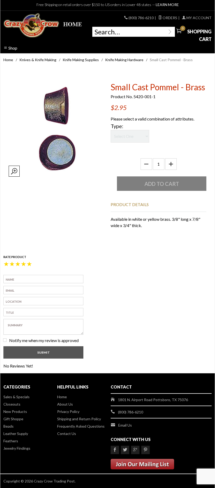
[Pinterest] (145, 450)
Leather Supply (15, 433)
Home (8, 59)
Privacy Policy (68, 411)
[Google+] (135, 450)
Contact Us (66, 433)
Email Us (125, 425)
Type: (117, 126)
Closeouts (11, 404)
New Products (15, 411)
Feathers (10, 441)
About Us (65, 404)
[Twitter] (125, 450)
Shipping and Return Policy (79, 419)
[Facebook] (115, 450)
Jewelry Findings (16, 448)
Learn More (167, 4)
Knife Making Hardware (124, 59)
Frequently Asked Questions (81, 426)
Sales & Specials (16, 397)
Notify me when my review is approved (44, 340)
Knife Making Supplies (81, 59)
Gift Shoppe (13, 419)
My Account (199, 17)
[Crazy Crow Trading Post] (43, 25)
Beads (8, 426)
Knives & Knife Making (37, 59)
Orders (169, 17)
